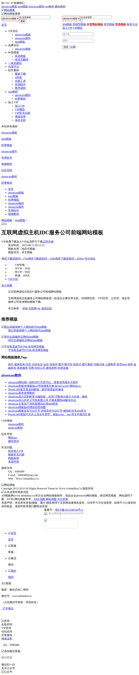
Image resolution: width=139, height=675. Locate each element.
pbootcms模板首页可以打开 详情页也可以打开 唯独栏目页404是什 (47, 410)
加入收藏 (6, 285)
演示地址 (90, 258)
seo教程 (49, 6)
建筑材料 (51, 367)
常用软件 (20, 84)
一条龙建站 (15, 63)
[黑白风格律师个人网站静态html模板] (24, 326)
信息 (28, 364)
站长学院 (6, 170)
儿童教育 (110, 364)
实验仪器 (99, 364)
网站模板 (6, 220)
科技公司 (40, 367)
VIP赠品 (20, 109)
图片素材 (87, 364)
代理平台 (13, 66)
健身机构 (19, 364)
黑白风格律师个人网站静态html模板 (29, 330)
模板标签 (13, 458)
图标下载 (20, 73)
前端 (25, 308)
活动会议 (37, 364)
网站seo (12, 437)
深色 (130, 364)
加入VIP (20, 105)
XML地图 (39, 499)
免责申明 (13, 461)
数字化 (68, 364)
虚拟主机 (46, 308)
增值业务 (20, 116)
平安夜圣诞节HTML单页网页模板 (28, 350)
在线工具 (20, 81)
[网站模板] (8, 10)
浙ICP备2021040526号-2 (69, 509)
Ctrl (7, 3)
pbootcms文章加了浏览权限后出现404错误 (33, 403)
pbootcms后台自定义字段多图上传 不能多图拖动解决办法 (42, 400)
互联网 (32, 308)
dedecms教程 (15, 427)
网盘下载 (14, 258)
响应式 (77, 364)
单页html (122, 364)
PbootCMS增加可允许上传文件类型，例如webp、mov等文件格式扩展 (49, 414)
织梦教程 (20, 98)
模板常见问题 (16, 454)
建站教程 (60, 6)
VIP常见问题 (22, 113)
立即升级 (48, 241)
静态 (11, 364)
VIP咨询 (6, 628)
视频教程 (6, 164)
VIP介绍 (13, 279)
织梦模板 (6, 145)
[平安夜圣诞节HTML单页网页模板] (22, 346)
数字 (61, 364)
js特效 (18, 77)
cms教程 (13, 91)
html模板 (23, 6)
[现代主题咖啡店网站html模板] (20, 336)
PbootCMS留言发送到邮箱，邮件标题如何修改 (36, 389)
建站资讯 (13, 441)
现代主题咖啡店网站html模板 (25, 340)
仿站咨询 (6, 631)
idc (39, 308)
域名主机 (20, 120)
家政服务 (22, 367)
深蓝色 (53, 364)
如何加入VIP (15, 451)
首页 (4, 24)
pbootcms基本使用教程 (21, 393)
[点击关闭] (1, 617)
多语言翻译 (21, 59)
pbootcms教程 (36, 6)
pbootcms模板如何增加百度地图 (27, 407)
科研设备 (63, 367)
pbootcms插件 (23, 38)
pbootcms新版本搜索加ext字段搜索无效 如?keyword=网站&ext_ (45, 385)
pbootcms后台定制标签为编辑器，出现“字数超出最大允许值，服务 (47, 396)
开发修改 (6, 635)
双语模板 (20, 56)
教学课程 (20, 88)
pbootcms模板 (9, 6)
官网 (31, 367)
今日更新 (62, 499)
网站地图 (51, 499)
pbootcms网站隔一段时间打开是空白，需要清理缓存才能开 (43, 382)
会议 (46, 364)
